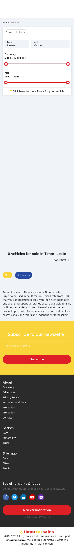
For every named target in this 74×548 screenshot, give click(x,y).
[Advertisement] (37, 138)
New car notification (37, 510)
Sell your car (23, 275)
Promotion (9, 407)
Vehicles (15, 22)
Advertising (9, 392)
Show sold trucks (16, 32)
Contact (7, 417)
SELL (7, 275)
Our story (8, 387)
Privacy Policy (11, 397)
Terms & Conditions (14, 402)
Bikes (6, 463)
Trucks (7, 443)
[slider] (6, 64)
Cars (5, 433)
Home (6, 22)
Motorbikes (9, 438)
